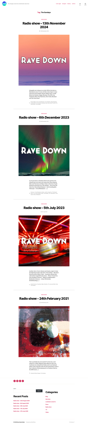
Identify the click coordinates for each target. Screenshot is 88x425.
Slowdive (46, 284)
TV (46, 409)
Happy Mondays (54, 101)
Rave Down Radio (21, 422)
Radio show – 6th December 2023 (44, 117)
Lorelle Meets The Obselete (36, 103)
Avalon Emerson (34, 284)
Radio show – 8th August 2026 (21, 403)
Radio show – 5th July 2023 (44, 208)
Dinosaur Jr (33, 192)
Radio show (44, 19)
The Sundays (38, 104)
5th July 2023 (44, 211)
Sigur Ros (50, 192)
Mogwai (38, 373)
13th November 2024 (45, 31)
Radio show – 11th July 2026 (20, 408)
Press (47, 404)
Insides (42, 192)
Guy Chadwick (47, 101)
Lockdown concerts (51, 401)
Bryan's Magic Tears (34, 101)
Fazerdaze (39, 284)
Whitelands (38, 194)
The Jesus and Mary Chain (38, 193)
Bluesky (69, 3)
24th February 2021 (44, 302)
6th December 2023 (44, 121)
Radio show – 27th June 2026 (20, 411)
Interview (48, 399)
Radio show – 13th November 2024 (44, 25)
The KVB (53, 103)
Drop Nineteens (41, 101)
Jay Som (46, 192)
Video (47, 412)
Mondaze (43, 103)
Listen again (58, 3)
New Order (48, 103)
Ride (51, 103)
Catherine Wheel (34, 373)
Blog (47, 396)
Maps (43, 284)
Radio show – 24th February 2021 (44, 298)
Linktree (73, 3)
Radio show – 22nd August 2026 (21, 400)
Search (14, 388)
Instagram (64, 3)
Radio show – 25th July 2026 (20, 406)
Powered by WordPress (31, 422)
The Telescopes (52, 193)
